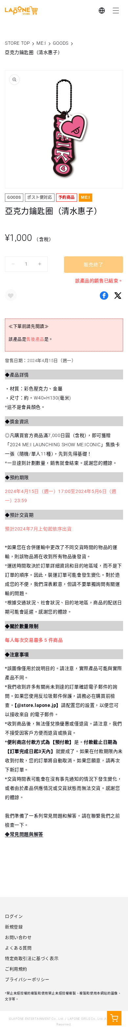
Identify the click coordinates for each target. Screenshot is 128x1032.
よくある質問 (18, 947)
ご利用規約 (16, 969)
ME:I (41, 43)
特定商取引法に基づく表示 (31, 958)
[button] (116, 10)
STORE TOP (17, 43)
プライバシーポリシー (27, 979)
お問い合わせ (18, 937)
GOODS (61, 43)
